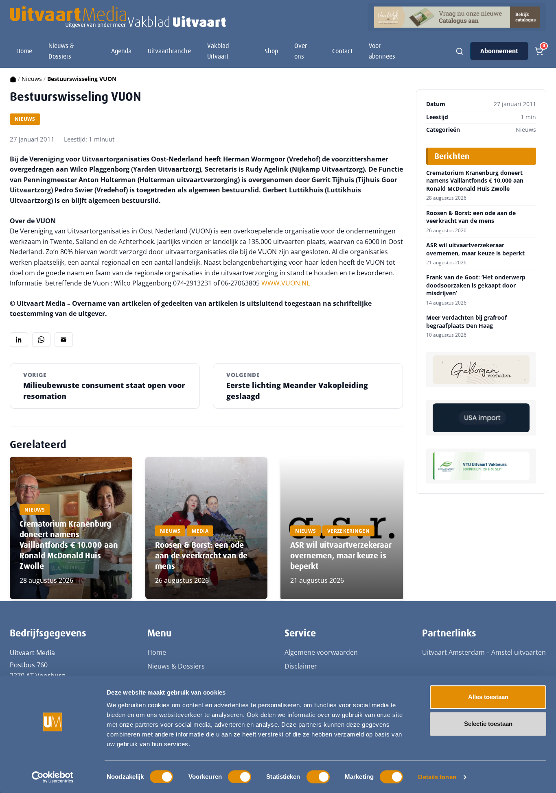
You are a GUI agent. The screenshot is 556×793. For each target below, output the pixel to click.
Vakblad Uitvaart (218, 51)
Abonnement (499, 51)
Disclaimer (301, 666)
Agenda (121, 51)
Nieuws (32, 79)
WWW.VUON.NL (285, 283)
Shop (271, 51)
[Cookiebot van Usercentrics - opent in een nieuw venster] (52, 777)
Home (24, 51)
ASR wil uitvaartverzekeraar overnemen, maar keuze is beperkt (340, 555)
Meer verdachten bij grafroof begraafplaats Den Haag (466, 321)
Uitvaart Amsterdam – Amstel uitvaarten (484, 652)
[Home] (13, 78)
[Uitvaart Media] (118, 17)
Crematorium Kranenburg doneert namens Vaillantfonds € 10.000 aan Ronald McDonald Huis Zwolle (69, 544)
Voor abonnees (382, 51)
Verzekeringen (348, 530)
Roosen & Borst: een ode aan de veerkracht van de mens (201, 555)
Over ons (300, 51)
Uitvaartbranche (169, 51)
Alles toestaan (488, 696)
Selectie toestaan (488, 723)
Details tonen (437, 776)
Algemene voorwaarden (321, 652)
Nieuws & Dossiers (61, 51)
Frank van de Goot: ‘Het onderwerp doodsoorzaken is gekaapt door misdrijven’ (475, 285)
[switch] (239, 776)
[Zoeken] (459, 51)
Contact (342, 51)
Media (200, 530)
